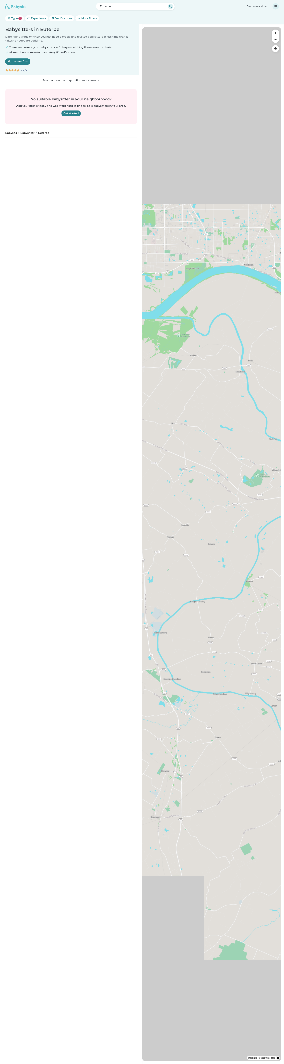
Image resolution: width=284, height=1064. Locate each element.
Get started (71, 113)
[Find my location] (275, 48)
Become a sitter (257, 6)
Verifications (63, 18)
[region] (211, 544)
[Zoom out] (275, 39)
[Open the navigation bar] (275, 6)
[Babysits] (15, 6)
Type (16, 18)
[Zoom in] (275, 33)
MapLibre (252, 1057)
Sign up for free (17, 61)
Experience (38, 18)
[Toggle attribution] (278, 1058)
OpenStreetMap (267, 1057)
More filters (89, 18)
